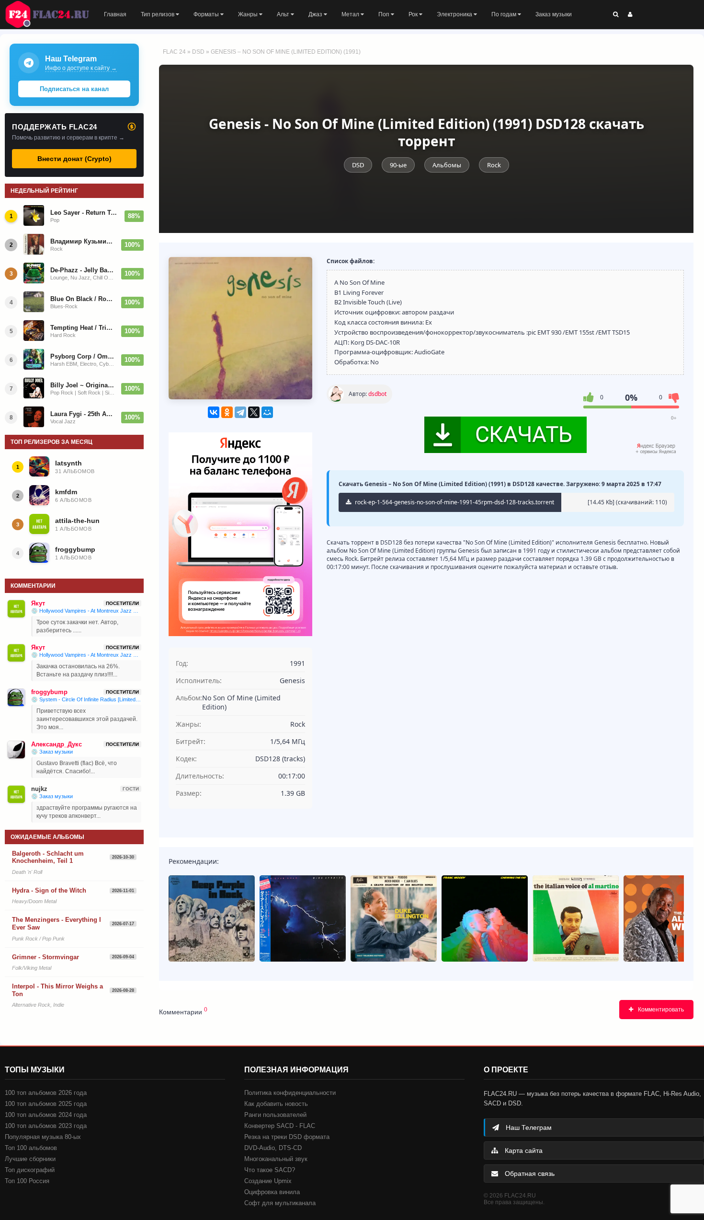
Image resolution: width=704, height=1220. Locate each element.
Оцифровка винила (272, 1192)
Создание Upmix (268, 1181)
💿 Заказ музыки (52, 752)
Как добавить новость (276, 1103)
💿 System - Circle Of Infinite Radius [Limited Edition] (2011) (86, 699)
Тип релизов (158, 14)
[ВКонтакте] (213, 412)
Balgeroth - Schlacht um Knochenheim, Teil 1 (48, 857)
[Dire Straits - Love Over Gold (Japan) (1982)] (303, 918)
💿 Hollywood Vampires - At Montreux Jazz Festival (86, 611)
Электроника (455, 14)
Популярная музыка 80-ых (43, 1136)
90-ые (398, 165)
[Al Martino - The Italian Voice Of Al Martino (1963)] (576, 918)
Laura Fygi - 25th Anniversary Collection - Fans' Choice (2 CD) (82, 414)
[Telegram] (240, 412)
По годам (504, 14)
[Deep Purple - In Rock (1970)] (212, 918)
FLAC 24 (53, 14)
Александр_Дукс (56, 744)
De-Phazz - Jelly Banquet (82, 270)
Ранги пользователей (275, 1114)
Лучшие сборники (30, 1158)
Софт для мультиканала (280, 1203)
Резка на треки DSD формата (286, 1136)
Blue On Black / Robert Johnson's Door (82, 298)
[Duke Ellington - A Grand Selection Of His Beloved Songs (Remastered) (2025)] (394, 918)
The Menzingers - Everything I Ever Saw (56, 923)
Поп (384, 14)
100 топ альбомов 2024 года (46, 1114)
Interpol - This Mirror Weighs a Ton (57, 990)
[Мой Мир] (267, 412)
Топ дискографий (30, 1170)
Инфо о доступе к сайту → (81, 68)
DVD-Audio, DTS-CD (273, 1147)
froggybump (75, 549)
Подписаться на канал (74, 89)
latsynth (68, 463)
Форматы (206, 14)
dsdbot (377, 394)
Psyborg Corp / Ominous (82, 356)
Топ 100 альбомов (31, 1147)
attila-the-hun (77, 520)
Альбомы (446, 165)
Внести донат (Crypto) (74, 159)
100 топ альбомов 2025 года (46, 1103)
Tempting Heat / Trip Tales (82, 327)
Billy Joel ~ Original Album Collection (82, 385)
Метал (351, 14)
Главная (115, 14)
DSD (198, 51)
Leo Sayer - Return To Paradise (84, 212)
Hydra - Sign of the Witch (49, 890)
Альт (284, 14)
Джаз (316, 14)
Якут (38, 603)
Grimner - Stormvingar (45, 957)
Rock (494, 165)
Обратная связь (529, 1173)
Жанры (248, 14)
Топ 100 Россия (27, 1181)
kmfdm (66, 492)
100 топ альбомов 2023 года (46, 1125)
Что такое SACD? (269, 1170)
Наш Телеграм (528, 1127)
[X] (254, 412)
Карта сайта (523, 1150)
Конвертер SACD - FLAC (279, 1125)
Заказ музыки (553, 14)
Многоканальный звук (275, 1158)
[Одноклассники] (227, 412)
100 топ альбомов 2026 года (46, 1092)
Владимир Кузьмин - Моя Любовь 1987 (82, 241)
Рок (414, 14)
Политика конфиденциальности (290, 1092)
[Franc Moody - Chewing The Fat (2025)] (485, 918)
